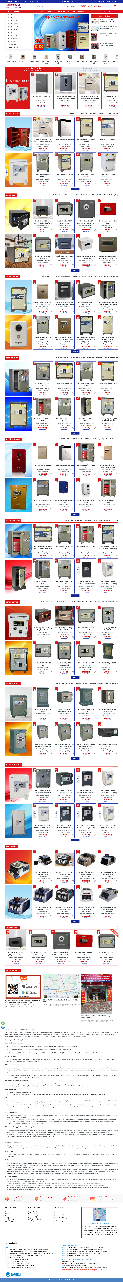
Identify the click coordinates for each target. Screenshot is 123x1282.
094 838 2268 (71, 7)
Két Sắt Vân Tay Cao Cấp (111, 276)
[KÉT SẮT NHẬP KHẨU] (46, 57)
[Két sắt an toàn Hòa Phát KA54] (43, 697)
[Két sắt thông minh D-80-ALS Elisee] (64, 488)
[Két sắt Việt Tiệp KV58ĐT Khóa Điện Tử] (43, 371)
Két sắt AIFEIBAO (85, 439)
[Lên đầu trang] (117, 1273)
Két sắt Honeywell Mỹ (98, 439)
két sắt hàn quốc (13, 521)
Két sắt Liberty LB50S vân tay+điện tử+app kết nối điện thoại (64, 304)
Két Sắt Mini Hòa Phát (81, 683)
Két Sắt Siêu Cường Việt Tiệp (110, 601)
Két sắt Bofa (92, 113)
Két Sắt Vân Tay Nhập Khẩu (79, 276)
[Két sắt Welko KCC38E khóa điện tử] (64, 371)
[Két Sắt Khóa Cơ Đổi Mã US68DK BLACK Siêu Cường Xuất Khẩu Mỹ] (64, 813)
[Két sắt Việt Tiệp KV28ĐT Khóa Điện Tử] (43, 244)
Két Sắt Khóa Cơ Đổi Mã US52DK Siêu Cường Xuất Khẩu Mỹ (43, 793)
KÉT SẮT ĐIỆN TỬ (12, 32)
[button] (61, 49)
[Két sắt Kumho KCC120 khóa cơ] (64, 162)
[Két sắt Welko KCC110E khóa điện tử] (86, 127)
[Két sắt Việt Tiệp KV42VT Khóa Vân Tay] (86, 290)
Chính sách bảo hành (58, 1212)
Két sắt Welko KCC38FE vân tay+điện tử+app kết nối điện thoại (43, 549)
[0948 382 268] (3, 1023)
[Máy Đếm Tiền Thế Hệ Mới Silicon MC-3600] (64, 895)
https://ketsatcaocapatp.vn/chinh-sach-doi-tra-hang (29, 1123)
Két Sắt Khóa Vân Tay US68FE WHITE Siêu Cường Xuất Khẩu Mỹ (108, 828)
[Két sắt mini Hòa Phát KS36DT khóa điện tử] (64, 697)
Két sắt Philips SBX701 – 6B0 (64, 139)
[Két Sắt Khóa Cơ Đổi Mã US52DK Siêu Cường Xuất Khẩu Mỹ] (43, 778)
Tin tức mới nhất (104, 16)
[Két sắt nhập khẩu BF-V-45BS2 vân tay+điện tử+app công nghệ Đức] (64, 325)
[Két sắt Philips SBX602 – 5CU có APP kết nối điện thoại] (43, 290)
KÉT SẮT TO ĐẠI (12, 41)
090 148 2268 (85, 7)
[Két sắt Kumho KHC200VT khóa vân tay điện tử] (108, 325)
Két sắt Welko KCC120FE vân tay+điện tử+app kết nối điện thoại (108, 549)
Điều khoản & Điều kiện (11, 1222)
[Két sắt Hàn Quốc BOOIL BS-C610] (86, 453)
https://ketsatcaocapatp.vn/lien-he (24, 1136)
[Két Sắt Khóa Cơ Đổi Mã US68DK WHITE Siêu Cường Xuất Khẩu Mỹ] (43, 813)
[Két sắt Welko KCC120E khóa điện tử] (108, 371)
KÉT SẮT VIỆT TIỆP (13, 26)
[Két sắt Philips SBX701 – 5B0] (64, 453)
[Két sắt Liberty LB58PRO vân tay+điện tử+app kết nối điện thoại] (65, 83)
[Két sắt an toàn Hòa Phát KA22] (86, 697)
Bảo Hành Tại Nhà (60, 11)
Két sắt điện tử (12, 358)
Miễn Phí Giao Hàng (46, 11)
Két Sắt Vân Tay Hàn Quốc (62, 276)
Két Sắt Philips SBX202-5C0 (43, 465)
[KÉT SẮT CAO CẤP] (10, 57)
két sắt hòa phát (12, 683)
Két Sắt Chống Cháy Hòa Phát (64, 683)
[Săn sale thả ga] (18, 134)
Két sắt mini (10, 195)
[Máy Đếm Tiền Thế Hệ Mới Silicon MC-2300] (43, 895)
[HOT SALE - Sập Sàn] (61, 32)
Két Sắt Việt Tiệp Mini (78, 601)
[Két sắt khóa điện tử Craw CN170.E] (64, 407)
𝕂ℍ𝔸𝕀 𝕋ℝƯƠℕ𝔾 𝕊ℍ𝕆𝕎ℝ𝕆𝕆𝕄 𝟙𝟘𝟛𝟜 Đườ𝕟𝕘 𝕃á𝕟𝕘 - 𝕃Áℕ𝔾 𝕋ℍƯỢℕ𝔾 (108, 35)
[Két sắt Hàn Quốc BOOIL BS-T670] (43, 407)
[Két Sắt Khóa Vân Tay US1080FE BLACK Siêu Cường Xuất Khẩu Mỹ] (86, 569)
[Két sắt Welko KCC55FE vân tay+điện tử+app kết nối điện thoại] (108, 290)
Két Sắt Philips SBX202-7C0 (41, 96)
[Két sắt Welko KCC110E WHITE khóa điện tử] (108, 162)
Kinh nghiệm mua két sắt (34, 1220)
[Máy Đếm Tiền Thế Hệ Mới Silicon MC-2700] (64, 860)
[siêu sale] (17, 90)
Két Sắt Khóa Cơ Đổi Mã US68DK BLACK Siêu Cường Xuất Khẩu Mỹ (64, 828)
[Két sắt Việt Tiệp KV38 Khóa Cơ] (43, 651)
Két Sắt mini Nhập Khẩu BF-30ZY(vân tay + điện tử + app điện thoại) (108, 258)
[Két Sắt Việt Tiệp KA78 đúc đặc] (108, 651)
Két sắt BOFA (61, 439)
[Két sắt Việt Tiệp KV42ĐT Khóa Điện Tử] (86, 616)
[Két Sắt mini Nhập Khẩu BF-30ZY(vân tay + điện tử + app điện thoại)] (108, 244)
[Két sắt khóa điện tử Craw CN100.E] (43, 162)
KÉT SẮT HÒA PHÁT (13, 29)
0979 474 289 (98, 7)
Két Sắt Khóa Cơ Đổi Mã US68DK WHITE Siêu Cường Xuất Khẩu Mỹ (42, 828)
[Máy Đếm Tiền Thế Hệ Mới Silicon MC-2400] (43, 860)
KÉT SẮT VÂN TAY (13, 20)
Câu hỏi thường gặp (33, 1216)
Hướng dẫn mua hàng (58, 1222)
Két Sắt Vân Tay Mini (48, 276)
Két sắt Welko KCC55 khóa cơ (108, 139)
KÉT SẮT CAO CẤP (13, 14)
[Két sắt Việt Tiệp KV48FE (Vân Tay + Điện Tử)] (64, 616)
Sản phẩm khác (12, 927)
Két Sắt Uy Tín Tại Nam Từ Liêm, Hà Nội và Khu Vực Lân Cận (60, 1001)
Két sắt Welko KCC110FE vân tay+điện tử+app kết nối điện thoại (86, 339)
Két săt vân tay (12, 276)
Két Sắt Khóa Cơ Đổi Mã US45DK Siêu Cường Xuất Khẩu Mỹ (65, 793)
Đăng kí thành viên (33, 1212)
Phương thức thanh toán (59, 1220)
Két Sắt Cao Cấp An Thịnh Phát (66, 1279)
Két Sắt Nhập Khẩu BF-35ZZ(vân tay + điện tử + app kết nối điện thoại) (86, 223)
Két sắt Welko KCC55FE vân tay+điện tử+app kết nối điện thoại (108, 304)
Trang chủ (9, 1)
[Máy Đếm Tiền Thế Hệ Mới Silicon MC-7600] (108, 895)
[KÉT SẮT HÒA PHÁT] (70, 57)
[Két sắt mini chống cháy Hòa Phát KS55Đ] (108, 697)
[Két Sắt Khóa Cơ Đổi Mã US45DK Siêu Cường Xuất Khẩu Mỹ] (64, 778)
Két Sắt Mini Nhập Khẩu (54, 195)
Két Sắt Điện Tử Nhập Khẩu (94, 357)
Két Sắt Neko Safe (113, 113)
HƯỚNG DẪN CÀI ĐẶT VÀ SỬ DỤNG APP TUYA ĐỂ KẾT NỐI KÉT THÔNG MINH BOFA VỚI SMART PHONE (23, 1001)
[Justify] (60, 6)
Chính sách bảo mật (58, 1216)
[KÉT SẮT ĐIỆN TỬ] (82, 57)
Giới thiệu (17, 1)
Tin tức (24, 1)
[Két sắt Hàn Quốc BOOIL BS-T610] (43, 488)
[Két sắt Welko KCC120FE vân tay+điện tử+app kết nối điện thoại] (108, 534)
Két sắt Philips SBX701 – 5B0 (64, 465)
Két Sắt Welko (88, 520)
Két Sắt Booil (69, 520)
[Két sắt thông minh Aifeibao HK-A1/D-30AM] (86, 244)
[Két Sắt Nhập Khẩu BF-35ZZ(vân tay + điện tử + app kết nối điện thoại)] (86, 209)
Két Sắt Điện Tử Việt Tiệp (111, 357)
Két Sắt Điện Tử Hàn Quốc (62, 357)
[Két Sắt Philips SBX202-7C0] (41, 83)
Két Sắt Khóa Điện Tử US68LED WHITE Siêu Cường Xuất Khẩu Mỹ (108, 584)
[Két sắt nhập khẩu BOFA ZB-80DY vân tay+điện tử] (108, 453)
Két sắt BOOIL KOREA (73, 439)
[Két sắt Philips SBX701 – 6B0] (64, 127)
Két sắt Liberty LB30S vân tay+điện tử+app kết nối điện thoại (43, 223)
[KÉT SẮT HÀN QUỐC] (94, 57)
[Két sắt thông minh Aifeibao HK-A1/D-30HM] (64, 244)
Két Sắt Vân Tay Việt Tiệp (95, 276)
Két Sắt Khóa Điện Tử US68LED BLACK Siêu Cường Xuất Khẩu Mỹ (86, 793)
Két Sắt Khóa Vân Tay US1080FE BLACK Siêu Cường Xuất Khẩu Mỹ (86, 584)
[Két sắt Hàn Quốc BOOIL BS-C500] (43, 569)
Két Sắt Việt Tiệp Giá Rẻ (63, 601)
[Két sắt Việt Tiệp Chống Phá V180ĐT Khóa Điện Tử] (108, 407)
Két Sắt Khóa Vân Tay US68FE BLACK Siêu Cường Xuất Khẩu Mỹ (86, 828)
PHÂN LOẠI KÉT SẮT (13, 47)
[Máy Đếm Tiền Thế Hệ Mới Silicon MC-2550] (108, 860)
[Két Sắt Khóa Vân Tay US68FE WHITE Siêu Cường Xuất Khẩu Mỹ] (108, 813)
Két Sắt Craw (78, 520)
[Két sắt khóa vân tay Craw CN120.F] (43, 325)
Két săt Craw (83, 113)
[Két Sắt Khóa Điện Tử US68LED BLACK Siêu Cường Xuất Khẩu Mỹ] (86, 778)
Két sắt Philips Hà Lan (112, 439)
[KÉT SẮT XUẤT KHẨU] (105, 57)
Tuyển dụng (38, 1)
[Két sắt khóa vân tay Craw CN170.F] (86, 162)
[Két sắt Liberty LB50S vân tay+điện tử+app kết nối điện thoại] (64, 290)
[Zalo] (3, 1027)
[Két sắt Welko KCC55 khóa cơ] (108, 127)
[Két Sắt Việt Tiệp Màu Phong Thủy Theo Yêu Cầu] (43, 616)
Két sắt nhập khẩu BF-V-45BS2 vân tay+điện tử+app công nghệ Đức (64, 339)
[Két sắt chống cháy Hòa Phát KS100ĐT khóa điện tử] (86, 732)
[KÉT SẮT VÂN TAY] (34, 57)
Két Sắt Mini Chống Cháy (111, 195)
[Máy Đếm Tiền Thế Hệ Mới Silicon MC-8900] (86, 895)
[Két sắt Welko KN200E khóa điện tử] (86, 407)
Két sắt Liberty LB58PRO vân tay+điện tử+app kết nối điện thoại (65, 98)
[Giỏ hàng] (113, 6)
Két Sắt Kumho (102, 113)
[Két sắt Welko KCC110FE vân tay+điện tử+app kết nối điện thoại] (86, 325)
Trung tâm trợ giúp (33, 1218)
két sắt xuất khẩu (13, 765)
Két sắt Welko (74, 113)
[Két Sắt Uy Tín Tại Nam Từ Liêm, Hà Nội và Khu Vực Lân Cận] (61, 986)
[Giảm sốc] (18, 170)
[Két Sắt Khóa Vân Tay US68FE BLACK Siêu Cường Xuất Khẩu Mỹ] (86, 813)
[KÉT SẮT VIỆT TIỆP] (58, 57)
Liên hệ (31, 1)
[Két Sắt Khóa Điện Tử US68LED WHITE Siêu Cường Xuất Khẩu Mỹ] (108, 569)
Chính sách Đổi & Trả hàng (60, 1218)
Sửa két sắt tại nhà (33, 1222)
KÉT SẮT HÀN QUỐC (13, 35)
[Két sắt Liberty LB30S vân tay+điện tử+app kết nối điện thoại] (43, 209)
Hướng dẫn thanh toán (34, 1214)
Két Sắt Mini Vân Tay (68, 195)
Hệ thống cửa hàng (111, 11)
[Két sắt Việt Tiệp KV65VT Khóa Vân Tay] (108, 616)
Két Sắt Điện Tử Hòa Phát (78, 357)
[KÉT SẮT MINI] (22, 57)
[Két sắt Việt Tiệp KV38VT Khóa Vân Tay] (64, 209)
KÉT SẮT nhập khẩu (13, 439)
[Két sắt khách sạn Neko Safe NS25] (108, 209)
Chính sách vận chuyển (59, 1214)
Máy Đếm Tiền (11, 846)
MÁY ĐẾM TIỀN (12, 44)
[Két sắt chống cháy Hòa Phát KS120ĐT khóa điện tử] (64, 732)
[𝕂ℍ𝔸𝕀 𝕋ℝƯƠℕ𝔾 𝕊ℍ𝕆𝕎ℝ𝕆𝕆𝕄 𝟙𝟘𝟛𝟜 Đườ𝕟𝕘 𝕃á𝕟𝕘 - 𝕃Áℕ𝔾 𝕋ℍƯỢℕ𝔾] (99, 994)
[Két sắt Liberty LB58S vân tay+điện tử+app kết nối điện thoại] (89, 83)
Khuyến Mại (81, 11)
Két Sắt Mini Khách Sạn (96, 195)
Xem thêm (75, 189)
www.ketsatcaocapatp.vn (28, 1029)
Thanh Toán (71, 11)
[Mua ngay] (51, 105)
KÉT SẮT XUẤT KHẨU (13, 38)
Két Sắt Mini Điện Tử (82, 195)
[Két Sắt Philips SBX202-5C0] (43, 453)
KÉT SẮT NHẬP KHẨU (13, 23)
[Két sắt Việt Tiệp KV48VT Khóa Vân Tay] (86, 651)
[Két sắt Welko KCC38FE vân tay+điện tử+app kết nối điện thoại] (43, 534)
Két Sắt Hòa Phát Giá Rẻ (111, 683)
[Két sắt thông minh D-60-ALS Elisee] (86, 488)
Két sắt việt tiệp (12, 602)
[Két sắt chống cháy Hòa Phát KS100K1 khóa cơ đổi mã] (43, 732)
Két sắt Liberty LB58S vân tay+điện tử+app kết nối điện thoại (89, 98)
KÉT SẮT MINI (11, 17)
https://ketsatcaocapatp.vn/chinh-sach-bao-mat (20, 1167)
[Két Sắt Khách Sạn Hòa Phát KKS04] (108, 732)
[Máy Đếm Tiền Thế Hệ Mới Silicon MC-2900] (86, 860)
